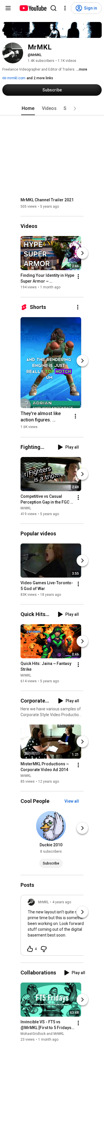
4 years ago (61, 902)
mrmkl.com (15, 78)
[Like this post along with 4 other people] (30, 949)
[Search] (53, 8)
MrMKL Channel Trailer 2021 (47, 200)
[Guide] (8, 8)
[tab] (28, 108)
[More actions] (78, 277)
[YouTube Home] (33, 8)
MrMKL (26, 508)
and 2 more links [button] (40, 78)
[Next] (82, 253)
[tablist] (52, 108)
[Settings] (65, 8)
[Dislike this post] (43, 949)
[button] (75, 108)
